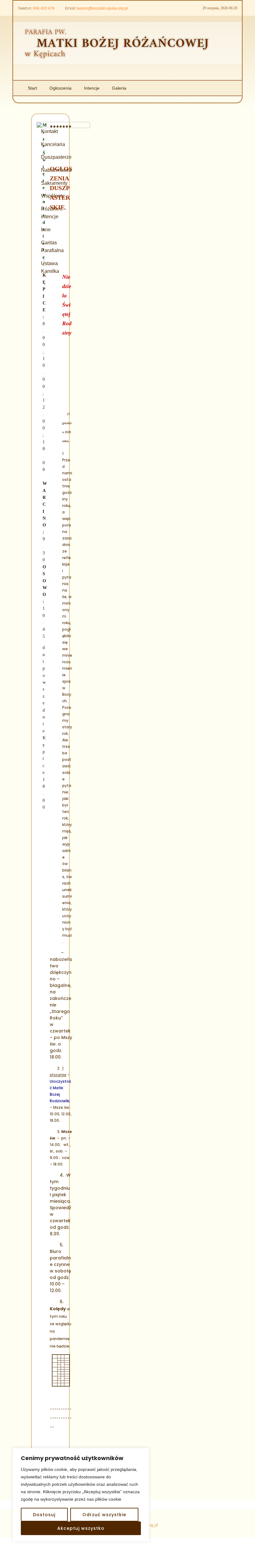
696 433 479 (43, 8)
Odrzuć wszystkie (104, 1515)
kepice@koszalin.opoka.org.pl (102, 8)
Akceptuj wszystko (80, 1528)
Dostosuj (44, 1515)
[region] (80, 1495)
